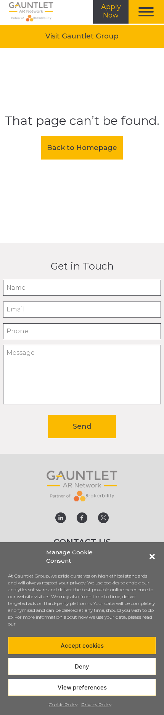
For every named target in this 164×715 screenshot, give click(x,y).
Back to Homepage (82, 148)
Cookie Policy (63, 704)
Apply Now (111, 11)
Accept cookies (82, 645)
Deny (82, 666)
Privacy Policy (96, 704)
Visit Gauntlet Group (91, 40)
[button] (152, 556)
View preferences (82, 687)
